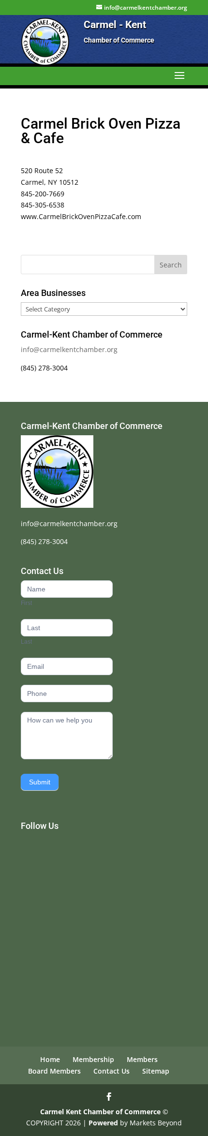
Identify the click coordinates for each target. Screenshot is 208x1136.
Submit (39, 782)
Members (142, 1059)
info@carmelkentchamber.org (69, 349)
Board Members (54, 1071)
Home (50, 1059)
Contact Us (111, 1071)
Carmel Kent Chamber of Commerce (100, 1111)
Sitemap (155, 1071)
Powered (103, 1122)
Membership (93, 1059)
